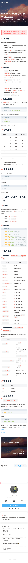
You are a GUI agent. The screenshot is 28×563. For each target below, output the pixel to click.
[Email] (16, 508)
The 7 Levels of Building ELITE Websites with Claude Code (14, 529)
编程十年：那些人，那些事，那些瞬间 (11, 539)
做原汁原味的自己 (7, 548)
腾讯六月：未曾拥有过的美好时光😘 (11, 543)
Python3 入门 (10, 21)
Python (2, 21)
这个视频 (22, 427)
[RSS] (19, 508)
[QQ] (9, 508)
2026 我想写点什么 (7, 534)
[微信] (12, 508)
